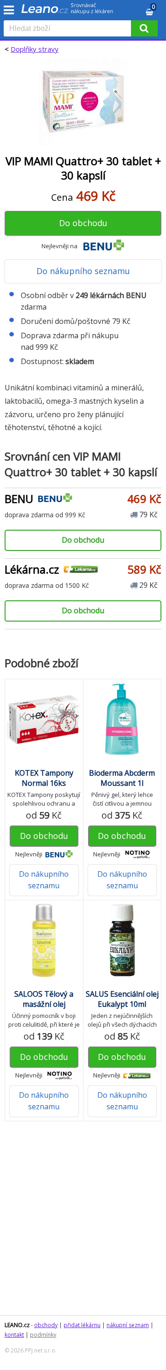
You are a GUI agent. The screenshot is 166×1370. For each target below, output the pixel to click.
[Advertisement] (83, 1223)
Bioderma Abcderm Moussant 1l (122, 778)
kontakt (14, 1335)
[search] (69, 29)
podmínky (43, 1335)
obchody (46, 1325)
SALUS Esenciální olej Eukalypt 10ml (122, 999)
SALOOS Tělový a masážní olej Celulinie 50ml (43, 1004)
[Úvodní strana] (67, 11)
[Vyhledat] (144, 28)
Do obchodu (83, 222)
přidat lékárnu (82, 1325)
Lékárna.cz (32, 569)
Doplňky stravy (35, 49)
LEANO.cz (17, 1325)
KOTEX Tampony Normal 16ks (44, 778)
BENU (19, 498)
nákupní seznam (128, 1325)
